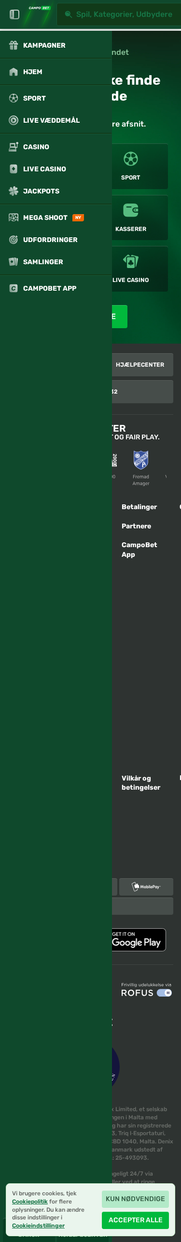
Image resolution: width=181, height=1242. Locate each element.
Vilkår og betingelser (141, 783)
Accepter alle (136, 1220)
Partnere (136, 526)
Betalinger (139, 507)
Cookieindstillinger (38, 1225)
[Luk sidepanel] (14, 14)
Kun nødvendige (135, 1199)
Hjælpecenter (140, 364)
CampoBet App (139, 550)
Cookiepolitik (30, 1201)
